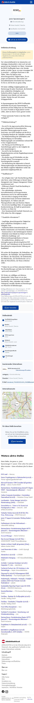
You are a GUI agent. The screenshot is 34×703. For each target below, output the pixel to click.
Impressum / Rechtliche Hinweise (12, 687)
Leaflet (13, 418)
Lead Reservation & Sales (9, 549)
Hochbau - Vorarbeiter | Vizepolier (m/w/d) (15, 602)
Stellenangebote (7, 657)
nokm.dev (29, 699)
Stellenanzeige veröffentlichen (11, 661)
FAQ (3, 679)
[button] (17, 403)
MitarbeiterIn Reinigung (8, 558)
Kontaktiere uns (6, 681)
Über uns (4, 670)
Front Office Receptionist (9, 607)
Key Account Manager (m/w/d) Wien (12, 539)
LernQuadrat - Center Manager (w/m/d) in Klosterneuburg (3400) (14, 501)
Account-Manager (7, 536)
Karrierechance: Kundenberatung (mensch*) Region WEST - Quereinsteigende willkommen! (17, 489)
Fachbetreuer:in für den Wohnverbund (13, 523)
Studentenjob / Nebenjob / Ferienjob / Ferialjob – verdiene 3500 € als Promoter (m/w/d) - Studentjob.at (17, 581)
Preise (4, 663)
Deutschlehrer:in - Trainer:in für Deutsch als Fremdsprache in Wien (14, 507)
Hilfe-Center (5, 677)
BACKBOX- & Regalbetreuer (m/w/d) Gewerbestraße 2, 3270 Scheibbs (12, 631)
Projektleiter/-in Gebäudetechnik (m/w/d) (14, 625)
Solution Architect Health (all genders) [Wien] (15, 544)
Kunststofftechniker (7, 591)
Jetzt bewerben (11, 308)
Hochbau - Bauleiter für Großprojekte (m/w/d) (15, 596)
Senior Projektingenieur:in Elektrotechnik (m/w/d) (16, 477)
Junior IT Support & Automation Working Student (16, 518)
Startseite (4, 655)
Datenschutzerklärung (8, 683)
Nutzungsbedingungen (9, 685)
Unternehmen (6, 659)
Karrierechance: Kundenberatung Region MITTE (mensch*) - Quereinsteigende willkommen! (16, 530)
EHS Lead (4, 474)
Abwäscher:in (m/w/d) (8, 555)
